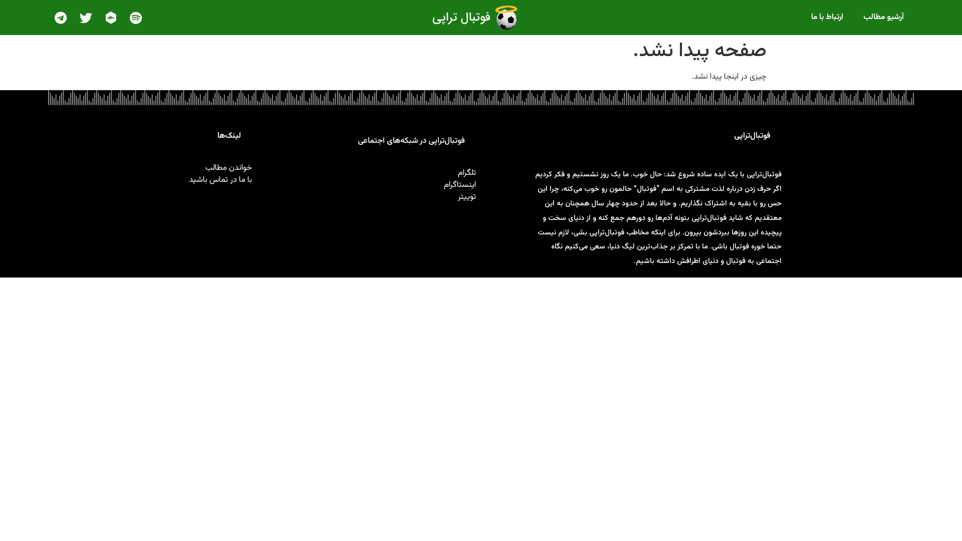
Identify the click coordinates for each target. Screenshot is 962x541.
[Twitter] (85, 17)
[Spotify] (135, 17)
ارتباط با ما (827, 17)
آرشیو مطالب (883, 17)
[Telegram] (60, 17)
